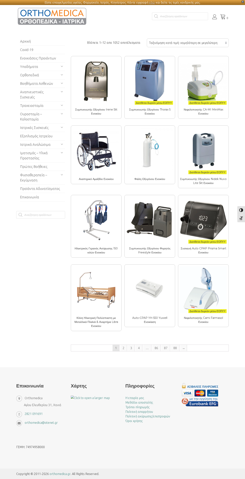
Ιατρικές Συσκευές (34, 127)
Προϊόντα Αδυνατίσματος (40, 188)
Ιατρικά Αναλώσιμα (35, 144)
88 (175, 348)
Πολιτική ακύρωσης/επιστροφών (147, 416)
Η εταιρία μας (134, 398)
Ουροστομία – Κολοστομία (31, 116)
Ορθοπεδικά (29, 75)
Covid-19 (26, 50)
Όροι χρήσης (134, 421)
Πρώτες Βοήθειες (33, 166)
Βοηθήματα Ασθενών (36, 83)
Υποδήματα (29, 66)
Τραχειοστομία (31, 105)
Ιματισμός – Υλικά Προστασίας (34, 155)
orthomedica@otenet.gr (41, 422)
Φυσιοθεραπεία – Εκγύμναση (33, 177)
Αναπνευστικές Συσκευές (32, 94)
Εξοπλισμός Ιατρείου (36, 136)
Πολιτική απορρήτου (139, 411)
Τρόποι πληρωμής (137, 407)
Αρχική (25, 41)
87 (165, 348)
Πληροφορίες (96, 78)
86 (156, 348)
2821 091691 (34, 414)
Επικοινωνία (29, 197)
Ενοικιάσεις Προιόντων (38, 58)
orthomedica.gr (60, 474)
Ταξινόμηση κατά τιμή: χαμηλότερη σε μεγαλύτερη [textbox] (183, 43)
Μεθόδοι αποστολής (139, 402)
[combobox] (188, 42)
